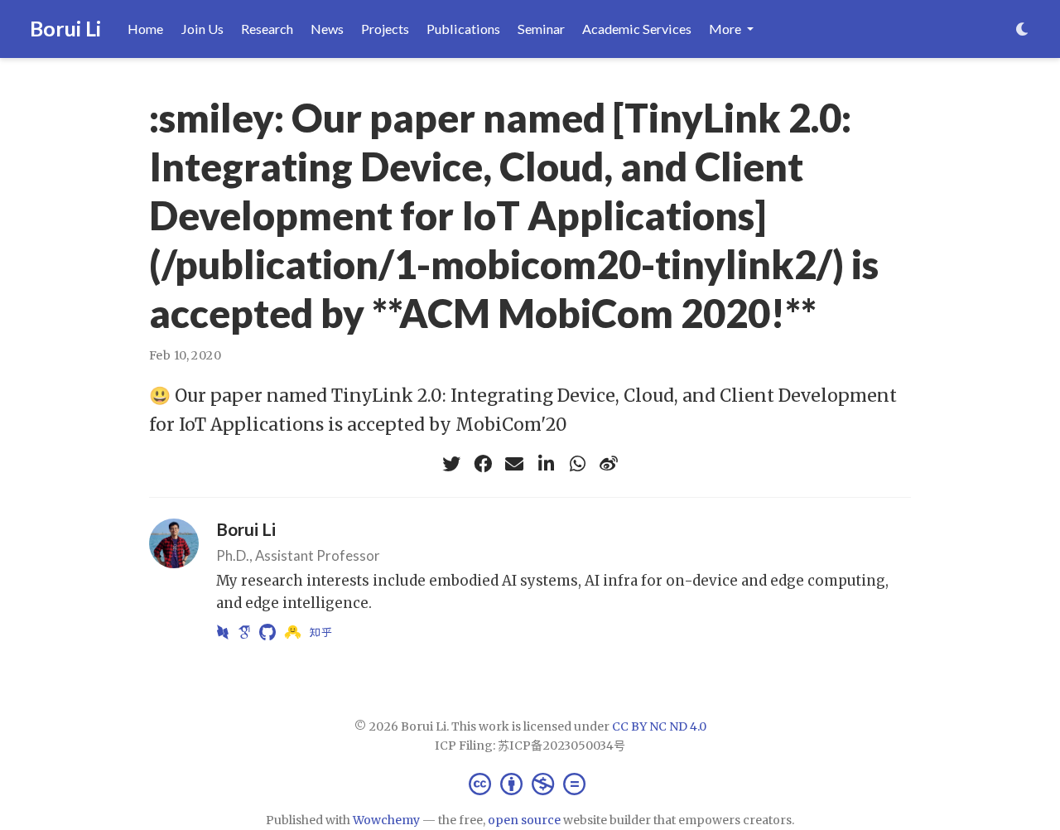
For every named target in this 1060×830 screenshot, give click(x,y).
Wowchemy (386, 820)
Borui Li (65, 28)
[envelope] (514, 463)
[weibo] (608, 463)
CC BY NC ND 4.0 (659, 726)
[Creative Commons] (530, 783)
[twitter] (451, 463)
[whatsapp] (577, 463)
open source (524, 820)
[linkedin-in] (545, 463)
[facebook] (482, 463)
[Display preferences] (1022, 29)
